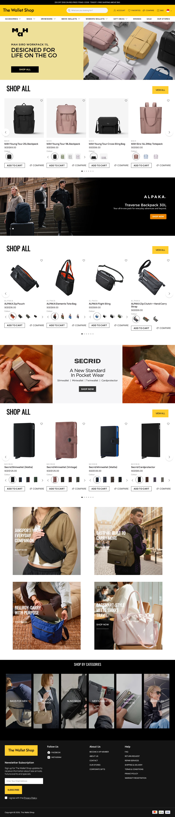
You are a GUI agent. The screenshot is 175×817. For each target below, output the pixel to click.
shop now (21, 549)
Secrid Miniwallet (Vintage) (62, 467)
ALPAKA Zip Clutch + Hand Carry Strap (149, 305)
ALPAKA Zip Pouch (14, 303)
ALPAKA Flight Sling (99, 303)
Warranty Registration (135, 778)
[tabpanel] (87, 206)
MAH (7, 141)
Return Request (132, 756)
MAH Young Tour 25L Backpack (21, 144)
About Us (94, 756)
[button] (7, 133)
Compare (38, 165)
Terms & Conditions (134, 769)
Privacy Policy (30, 798)
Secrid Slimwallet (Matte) (18, 467)
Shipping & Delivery (133, 765)
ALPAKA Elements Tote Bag (61, 303)
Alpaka (8, 301)
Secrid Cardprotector (143, 467)
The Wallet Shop (18, 10)
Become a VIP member (99, 752)
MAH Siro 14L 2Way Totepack (147, 144)
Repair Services (132, 760)
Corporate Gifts (97, 769)
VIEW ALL (160, 89)
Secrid (8, 464)
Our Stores (95, 765)
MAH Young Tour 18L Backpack (63, 144)
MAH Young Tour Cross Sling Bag (107, 144)
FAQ (126, 752)
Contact (94, 760)
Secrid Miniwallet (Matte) (103, 467)
